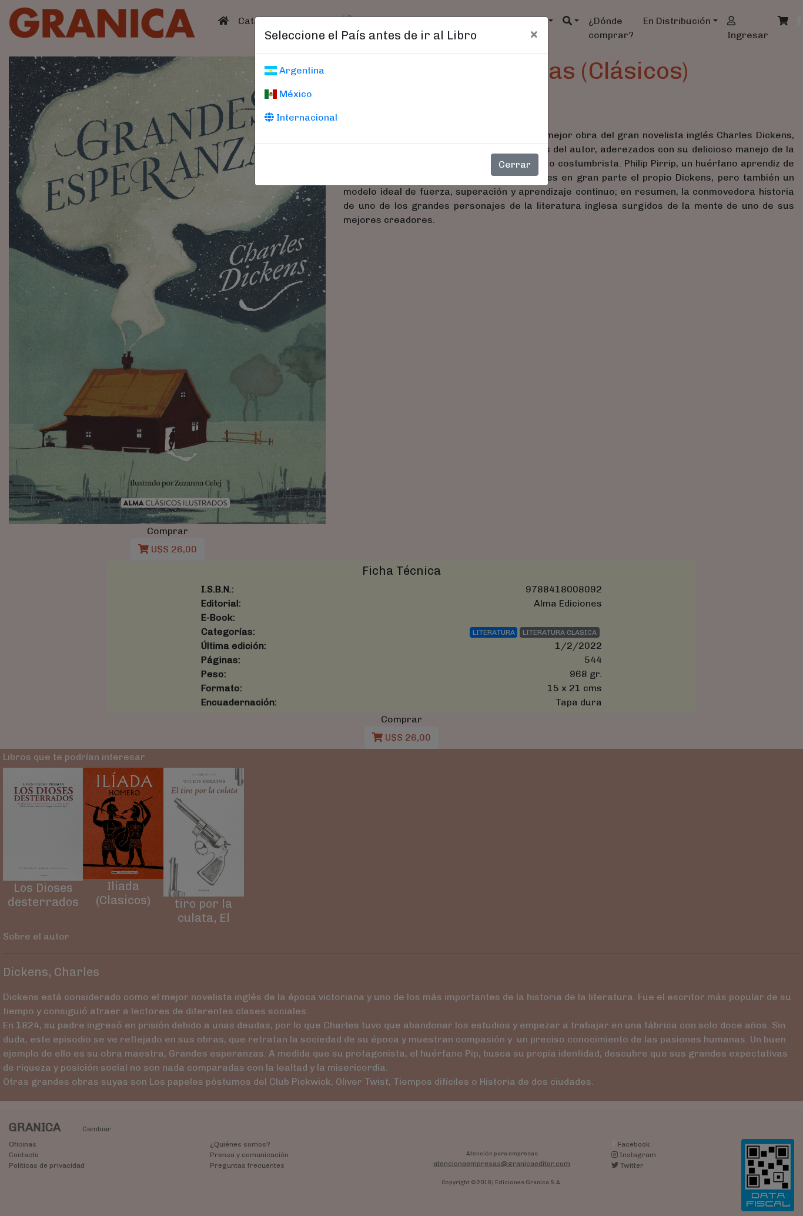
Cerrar (514, 164)
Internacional (305, 117)
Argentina (300, 70)
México (294, 93)
